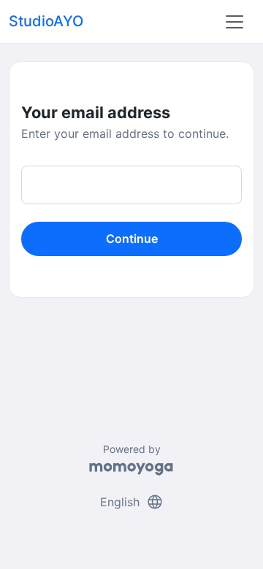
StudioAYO (46, 21)
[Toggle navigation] (234, 22)
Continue (132, 238)
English (132, 502)
